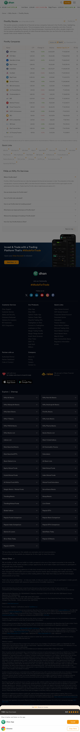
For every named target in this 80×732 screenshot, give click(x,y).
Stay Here (73, 729)
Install (73, 722)
